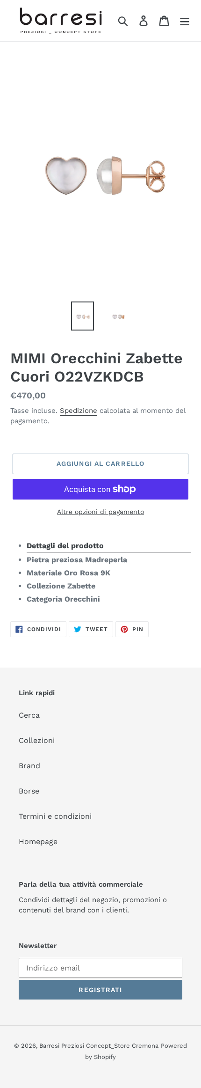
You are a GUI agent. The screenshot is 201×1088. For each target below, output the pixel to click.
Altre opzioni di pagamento (100, 511)
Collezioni (37, 740)
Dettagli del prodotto (65, 545)
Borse (29, 791)
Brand (29, 765)
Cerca (29, 715)
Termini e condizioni (55, 816)
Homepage (38, 841)
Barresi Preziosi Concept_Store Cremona (98, 1045)
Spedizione (78, 410)
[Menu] (184, 20)
